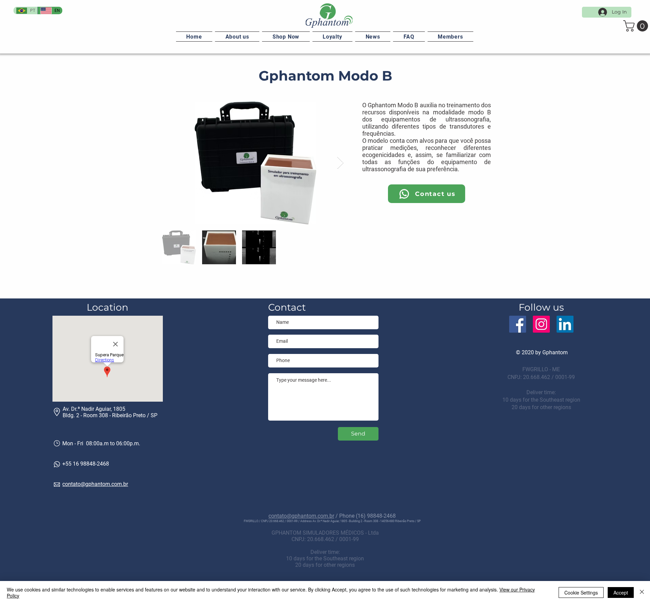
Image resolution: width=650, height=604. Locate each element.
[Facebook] (517, 324)
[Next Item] (340, 163)
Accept (620, 592)
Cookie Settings (581, 592)
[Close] (642, 592)
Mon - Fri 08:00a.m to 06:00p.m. (101, 443)
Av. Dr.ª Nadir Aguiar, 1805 (94, 409)
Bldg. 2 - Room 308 (85, 415)
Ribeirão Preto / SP (134, 415)
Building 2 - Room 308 (363, 521)
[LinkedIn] (565, 324)
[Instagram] (541, 324)
